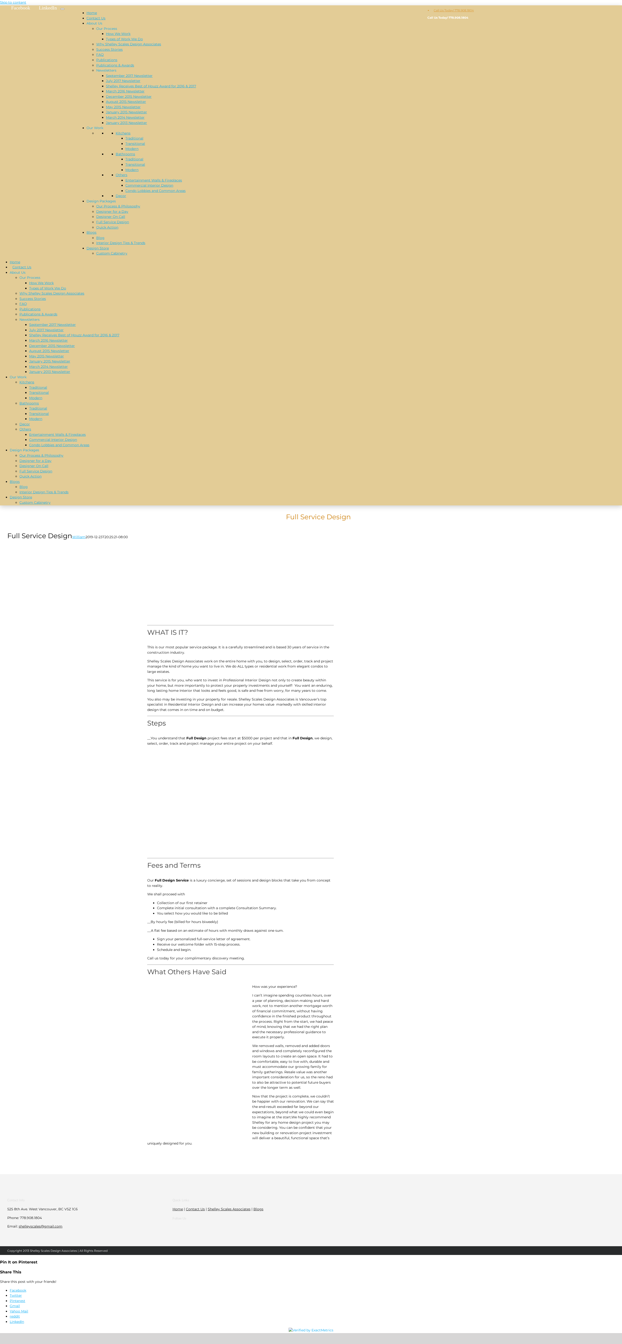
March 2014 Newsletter (125, 117)
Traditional (134, 138)
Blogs (91, 232)
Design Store (97, 248)
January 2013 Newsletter (126, 123)
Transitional (135, 143)
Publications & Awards (115, 65)
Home (91, 13)
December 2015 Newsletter (129, 96)
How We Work (118, 34)
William (79, 537)
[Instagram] (258, 1227)
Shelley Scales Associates (229, 1209)
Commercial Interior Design (149, 185)
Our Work (94, 128)
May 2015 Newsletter (123, 107)
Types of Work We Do (124, 39)
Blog (100, 238)
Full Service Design (112, 222)
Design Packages (101, 201)
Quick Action (107, 227)
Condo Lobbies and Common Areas (155, 191)
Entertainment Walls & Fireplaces (153, 180)
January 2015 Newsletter (126, 112)
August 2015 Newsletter (126, 101)
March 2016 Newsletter (125, 91)
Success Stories (109, 49)
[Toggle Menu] (62, 9)
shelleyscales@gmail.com (40, 1226)
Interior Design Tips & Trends (120, 243)
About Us (94, 23)
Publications (106, 60)
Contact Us (95, 18)
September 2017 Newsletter (129, 76)
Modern (131, 149)
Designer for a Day (112, 211)
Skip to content (13, 2)
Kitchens (123, 133)
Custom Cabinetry (111, 253)
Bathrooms (125, 154)
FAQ (100, 54)
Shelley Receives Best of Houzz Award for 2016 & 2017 (151, 86)
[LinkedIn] (244, 1227)
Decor (121, 196)
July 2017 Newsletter (123, 81)
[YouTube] (251, 1227)
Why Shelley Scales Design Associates (128, 44)
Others (121, 175)
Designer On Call (110, 216)
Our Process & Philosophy (118, 206)
